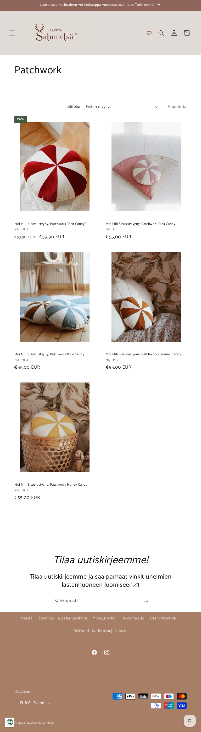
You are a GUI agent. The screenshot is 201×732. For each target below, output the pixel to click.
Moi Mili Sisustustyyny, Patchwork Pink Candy (140, 224)
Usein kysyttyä (163, 618)
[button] (12, 33)
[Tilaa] (146, 601)
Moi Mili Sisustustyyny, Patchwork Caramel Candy (143, 354)
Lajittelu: (72, 106)
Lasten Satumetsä (40, 722)
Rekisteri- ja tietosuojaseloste (100, 631)
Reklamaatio (132, 618)
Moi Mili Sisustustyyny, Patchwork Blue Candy (49, 354)
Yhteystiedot (104, 618)
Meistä (27, 618)
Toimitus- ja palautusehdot (62, 618)
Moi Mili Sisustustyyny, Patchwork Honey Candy (50, 485)
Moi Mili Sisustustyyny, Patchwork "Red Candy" (50, 224)
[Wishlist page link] (149, 33)
